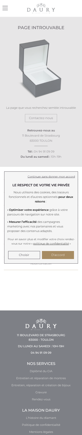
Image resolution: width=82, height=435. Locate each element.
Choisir (24, 255)
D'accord (58, 255)
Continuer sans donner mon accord (51, 176)
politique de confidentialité (51, 243)
